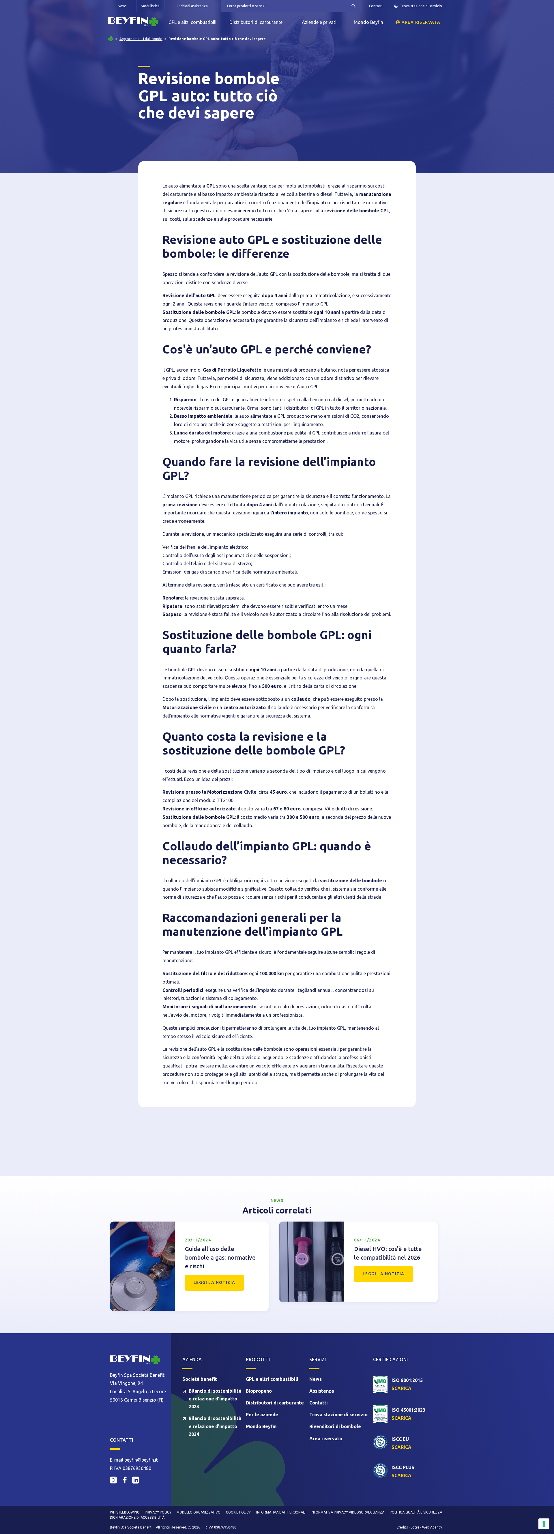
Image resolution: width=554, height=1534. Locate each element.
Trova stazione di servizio (421, 6)
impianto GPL (314, 303)
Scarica (401, 1388)
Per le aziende (262, 1414)
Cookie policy (238, 1512)
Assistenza (321, 1390)
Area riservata (421, 22)
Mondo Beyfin (368, 22)
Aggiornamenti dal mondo (140, 39)
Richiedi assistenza (192, 6)
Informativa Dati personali (281, 1512)
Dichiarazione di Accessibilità (137, 1518)
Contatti (376, 6)
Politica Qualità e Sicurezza (416, 1512)
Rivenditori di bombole (335, 1426)
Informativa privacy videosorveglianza (347, 1512)
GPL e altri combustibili (192, 22)
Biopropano (259, 1390)
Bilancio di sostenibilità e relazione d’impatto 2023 (215, 1398)
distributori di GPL (305, 408)
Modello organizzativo (198, 1512)
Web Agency (432, 1527)
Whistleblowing (124, 1512)
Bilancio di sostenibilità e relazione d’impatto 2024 (215, 1426)
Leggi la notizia (214, 1282)
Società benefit (199, 1379)
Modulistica (150, 6)
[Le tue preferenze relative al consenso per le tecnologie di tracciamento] (543, 1523)
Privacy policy (158, 1512)
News (122, 6)
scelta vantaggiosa (256, 185)
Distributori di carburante (255, 22)
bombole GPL (374, 210)
